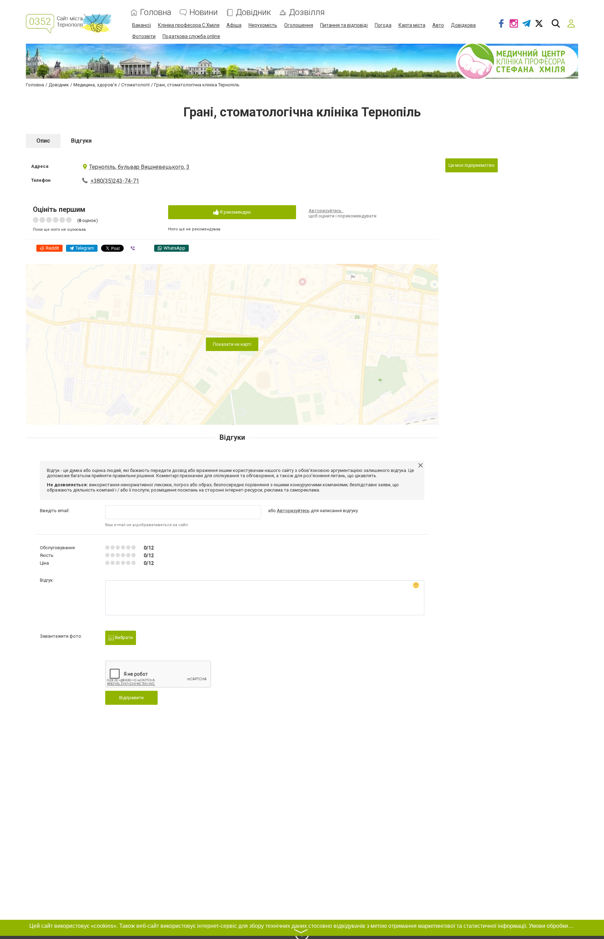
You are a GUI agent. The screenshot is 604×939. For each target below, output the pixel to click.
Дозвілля (307, 12)
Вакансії (141, 25)
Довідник (253, 12)
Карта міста (411, 25)
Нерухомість (263, 25)
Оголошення (298, 25)
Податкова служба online (191, 36)
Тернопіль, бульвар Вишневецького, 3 (139, 167)
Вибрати (123, 637)
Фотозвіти (144, 36)
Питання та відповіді (344, 25)
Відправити (131, 697)
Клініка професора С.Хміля (189, 25)
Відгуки (81, 140)
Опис (43, 140)
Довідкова (463, 25)
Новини (203, 12)
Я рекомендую (235, 212)
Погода (383, 25)
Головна (155, 12)
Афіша (234, 25)
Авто (438, 25)
